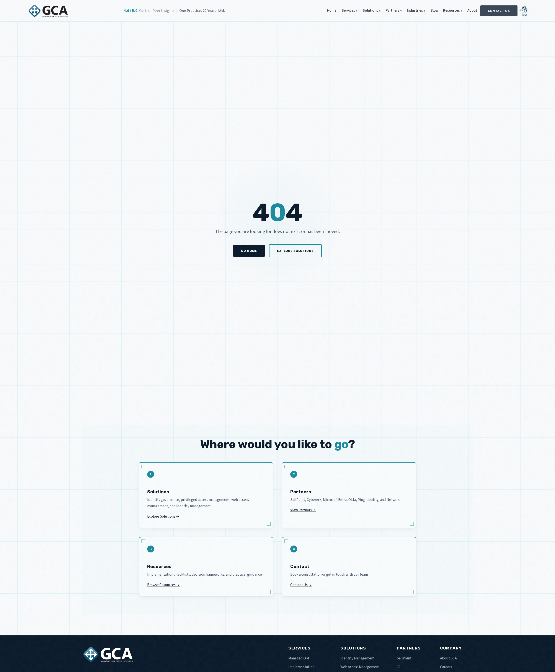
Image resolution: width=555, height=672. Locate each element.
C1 (399, 667)
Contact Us (499, 10)
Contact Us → (301, 585)
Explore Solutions (295, 250)
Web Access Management (360, 667)
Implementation (301, 667)
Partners (392, 10)
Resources (451, 10)
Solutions (370, 10)
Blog (434, 10)
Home (331, 10)
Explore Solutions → (163, 516)
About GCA (448, 658)
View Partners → (303, 510)
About (472, 10)
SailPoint (404, 658)
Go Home (249, 250)
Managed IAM (298, 658)
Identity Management (357, 658)
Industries (415, 10)
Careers (446, 667)
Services (348, 10)
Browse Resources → (163, 585)
